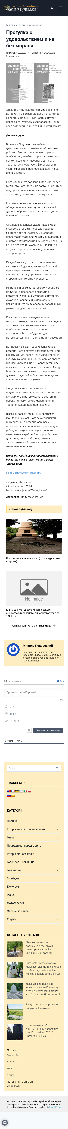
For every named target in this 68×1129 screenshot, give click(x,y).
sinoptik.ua (13, 1085)
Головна (10, 25)
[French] (13, 791)
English (11, 919)
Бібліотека (36, 25)
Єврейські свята (18, 911)
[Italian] (25, 791)
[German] (17, 791)
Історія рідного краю (20, 854)
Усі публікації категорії (31, 625)
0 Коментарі (12, 56)
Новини (12, 821)
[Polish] (29, 791)
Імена (11, 837)
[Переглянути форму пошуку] (52, 8)
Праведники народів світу (24, 845)
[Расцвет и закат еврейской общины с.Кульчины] (15, 1012)
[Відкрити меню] (60, 8)
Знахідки (13, 878)
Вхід (61, 681)
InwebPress (55, 1107)
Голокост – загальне (20, 862)
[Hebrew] (21, 791)
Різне (10, 895)
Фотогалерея (16, 903)
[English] (9, 791)
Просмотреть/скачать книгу (23, 472)
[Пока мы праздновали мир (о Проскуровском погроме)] (34, 536)
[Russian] (9, 796)
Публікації (23, 25)
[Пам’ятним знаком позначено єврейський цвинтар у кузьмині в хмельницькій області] (15, 949)
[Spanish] (13, 796)
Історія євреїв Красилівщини (26, 829)
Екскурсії (13, 886)
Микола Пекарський (38, 646)
